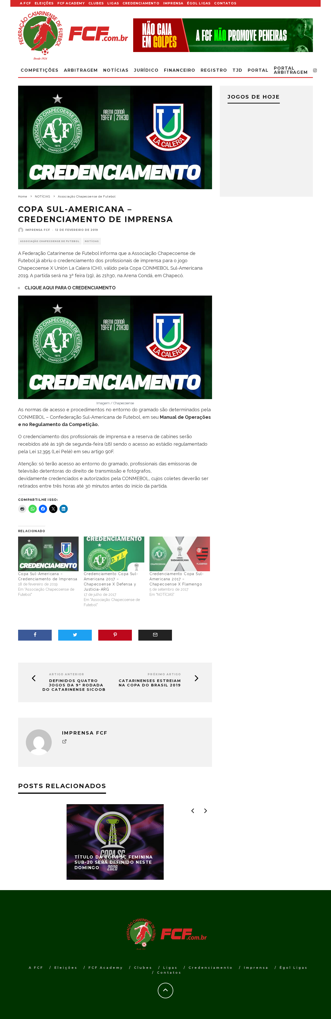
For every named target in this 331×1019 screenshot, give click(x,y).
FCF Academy (71, 3)
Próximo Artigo (164, 674)
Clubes (96, 3)
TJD (237, 70)
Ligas (113, 3)
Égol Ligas (198, 3)
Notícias (116, 70)
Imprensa (173, 3)
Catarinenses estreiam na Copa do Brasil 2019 (150, 683)
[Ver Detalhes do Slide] (223, 35)
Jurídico (146, 70)
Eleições (44, 3)
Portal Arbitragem (291, 70)
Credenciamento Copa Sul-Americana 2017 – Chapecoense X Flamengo (176, 579)
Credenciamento (141, 3)
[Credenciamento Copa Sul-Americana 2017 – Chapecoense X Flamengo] (179, 554)
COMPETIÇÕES (40, 70)
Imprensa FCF (37, 230)
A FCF (25, 3)
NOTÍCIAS (92, 241)
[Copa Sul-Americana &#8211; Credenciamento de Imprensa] (48, 554)
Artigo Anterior (66, 674)
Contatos (225, 3)
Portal (258, 70)
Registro (214, 70)
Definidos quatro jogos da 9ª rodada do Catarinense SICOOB (74, 685)
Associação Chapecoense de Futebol (49, 241)
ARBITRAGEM (81, 70)
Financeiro (179, 70)
